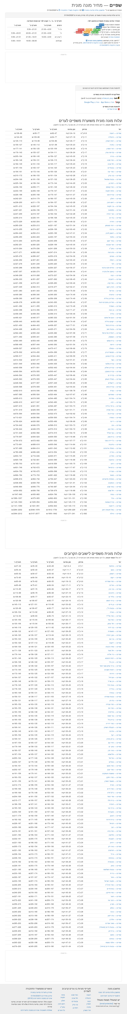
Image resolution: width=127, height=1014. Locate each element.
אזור (116, 877)
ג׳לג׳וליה (114, 792)
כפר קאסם (113, 187)
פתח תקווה (113, 190)
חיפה (115, 344)
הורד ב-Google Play (91, 102)
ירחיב (115, 842)
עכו (116, 425)
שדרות (115, 398)
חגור (116, 896)
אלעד (115, 237)
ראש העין (114, 202)
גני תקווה (114, 206)
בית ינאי (114, 808)
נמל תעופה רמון (111, 509)
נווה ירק (114, 846)
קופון (107, 98)
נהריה (115, 452)
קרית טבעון (113, 356)
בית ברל (114, 719)
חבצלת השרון (112, 727)
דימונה (115, 506)
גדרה (115, 313)
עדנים (115, 731)
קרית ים (114, 375)
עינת (116, 911)
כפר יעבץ (114, 769)
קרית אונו (114, 194)
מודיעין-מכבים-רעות (110, 302)
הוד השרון (114, 148)
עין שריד (114, 681)
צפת (116, 494)
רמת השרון (113, 141)
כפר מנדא (114, 409)
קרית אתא (113, 386)
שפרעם (114, 394)
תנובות (115, 838)
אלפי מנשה (113, 942)
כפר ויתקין (113, 777)
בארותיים (114, 888)
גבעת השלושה (112, 869)
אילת (115, 513)
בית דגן (115, 931)
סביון (115, 904)
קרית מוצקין (113, 371)
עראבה (115, 459)
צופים (115, 938)
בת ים (115, 217)
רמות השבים (112, 669)
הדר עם (114, 742)
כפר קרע (114, 283)
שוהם (115, 256)
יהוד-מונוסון (113, 225)
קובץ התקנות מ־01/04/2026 (109, 45)
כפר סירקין (113, 892)
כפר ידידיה (113, 723)
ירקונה (115, 642)
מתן (116, 865)
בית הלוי (114, 800)
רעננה (115, 133)
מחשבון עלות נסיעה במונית (94, 10)
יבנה (116, 275)
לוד (116, 263)
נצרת (115, 390)
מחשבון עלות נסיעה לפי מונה (109, 992)
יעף (116, 735)
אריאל (115, 290)
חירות (115, 673)
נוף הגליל (114, 433)
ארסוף (115, 566)
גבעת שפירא (113, 696)
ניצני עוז (114, 900)
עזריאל (115, 758)
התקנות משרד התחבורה (69, 10)
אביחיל (115, 677)
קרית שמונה (113, 502)
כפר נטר (114, 619)
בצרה (115, 612)
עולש (115, 908)
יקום (116, 577)
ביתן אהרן (114, 739)
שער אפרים (113, 923)
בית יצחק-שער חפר (110, 666)
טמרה (115, 417)
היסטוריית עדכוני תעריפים (110, 995)
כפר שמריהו (113, 581)
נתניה (115, 144)
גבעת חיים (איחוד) (110, 946)
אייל (116, 854)
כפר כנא (114, 429)
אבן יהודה (114, 635)
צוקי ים (115, 746)
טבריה (115, 471)
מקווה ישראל (112, 881)
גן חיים (115, 604)
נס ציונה (114, 252)
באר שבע (114, 486)
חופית (115, 804)
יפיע (116, 402)
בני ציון (115, 589)
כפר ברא (114, 831)
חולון (115, 198)
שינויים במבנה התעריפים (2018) (40, 998)
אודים (115, 585)
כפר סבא (114, 160)
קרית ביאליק (113, 367)
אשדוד (115, 306)
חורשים (114, 850)
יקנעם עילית (113, 321)
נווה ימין (114, 750)
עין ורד (115, 662)
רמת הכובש (113, 658)
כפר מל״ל (114, 616)
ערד (116, 498)
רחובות (115, 279)
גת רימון (114, 915)
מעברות (114, 812)
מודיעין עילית (112, 298)
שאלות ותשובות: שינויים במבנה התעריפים (36, 1010)
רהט (116, 463)
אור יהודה (114, 214)
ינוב (116, 827)
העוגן (115, 815)
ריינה (115, 421)
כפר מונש (114, 765)
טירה (115, 156)
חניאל (115, 823)
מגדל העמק (113, 379)
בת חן (115, 700)
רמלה (115, 260)
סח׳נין (115, 456)
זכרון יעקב (114, 287)
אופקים (114, 482)
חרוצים (115, 593)
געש (116, 569)
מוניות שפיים (112, 109)
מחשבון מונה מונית (94, 40)
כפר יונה (114, 171)
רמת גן (115, 183)
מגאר (115, 475)
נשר (116, 360)
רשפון (115, 573)
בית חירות (113, 819)
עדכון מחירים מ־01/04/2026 (41, 995)
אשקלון (115, 336)
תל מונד (114, 650)
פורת (115, 785)
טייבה (115, 229)
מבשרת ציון (113, 352)
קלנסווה (114, 210)
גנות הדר (114, 685)
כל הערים (61, 1010)
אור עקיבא (113, 244)
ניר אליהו (114, 654)
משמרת (114, 631)
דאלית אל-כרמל (111, 333)
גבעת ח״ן (114, 608)
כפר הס (114, 708)
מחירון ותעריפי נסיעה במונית (41, 992)
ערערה (115, 294)
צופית (115, 692)
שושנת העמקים (111, 773)
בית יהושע (113, 600)
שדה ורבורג (113, 646)
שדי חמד (114, 796)
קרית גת (114, 413)
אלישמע (114, 754)
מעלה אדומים (112, 448)
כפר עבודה (113, 704)
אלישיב (115, 835)
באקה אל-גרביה (111, 271)
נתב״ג (115, 248)
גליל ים (115, 596)
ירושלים (114, 383)
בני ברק (114, 175)
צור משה (114, 715)
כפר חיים (114, 788)
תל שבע (114, 490)
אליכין (115, 919)
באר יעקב (114, 240)
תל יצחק (114, 623)
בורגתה (115, 858)
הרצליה (114, 137)
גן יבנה (115, 310)
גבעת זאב (114, 329)
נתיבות (115, 444)
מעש (115, 934)
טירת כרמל (113, 325)
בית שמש (114, 340)
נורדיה (115, 689)
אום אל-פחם (112, 317)
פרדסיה (114, 712)
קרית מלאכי (113, 363)
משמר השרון (113, 781)
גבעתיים (114, 167)
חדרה (115, 221)
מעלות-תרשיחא (111, 479)
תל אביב (114, 164)
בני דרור (114, 627)
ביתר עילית (113, 406)
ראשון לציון (113, 233)
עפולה (115, 348)
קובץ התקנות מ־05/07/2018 (92, 43)
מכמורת (114, 861)
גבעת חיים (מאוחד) (110, 927)
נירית (115, 873)
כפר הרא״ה (113, 885)
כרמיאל (114, 467)
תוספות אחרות (114, 37)
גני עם (115, 639)
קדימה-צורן (113, 152)
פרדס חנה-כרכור (111, 267)
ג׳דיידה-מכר (113, 440)
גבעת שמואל (112, 179)
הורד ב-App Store (107, 102)
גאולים (115, 762)
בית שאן (114, 436)
